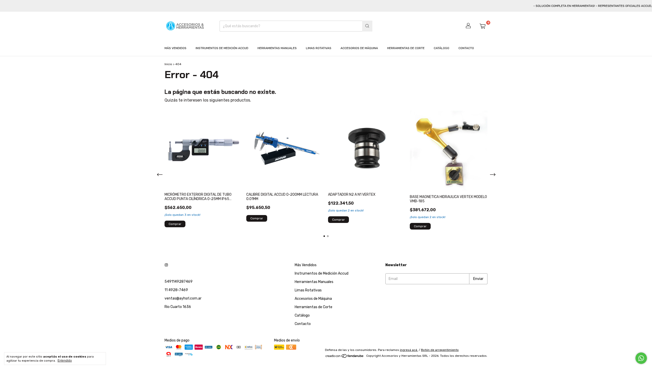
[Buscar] (367, 26)
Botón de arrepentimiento (440, 350)
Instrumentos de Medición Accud (222, 48)
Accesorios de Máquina (359, 48)
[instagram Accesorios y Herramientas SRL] (166, 265)
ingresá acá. (409, 350)
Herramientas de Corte (406, 48)
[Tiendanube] (344, 357)
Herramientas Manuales (277, 48)
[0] (482, 26)
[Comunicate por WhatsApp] (641, 358)
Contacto (466, 48)
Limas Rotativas (318, 48)
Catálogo (441, 48)
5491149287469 (179, 281)
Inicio (168, 64)
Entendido (65, 360)
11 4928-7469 (176, 290)
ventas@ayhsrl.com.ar (183, 298)
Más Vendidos (175, 48)
